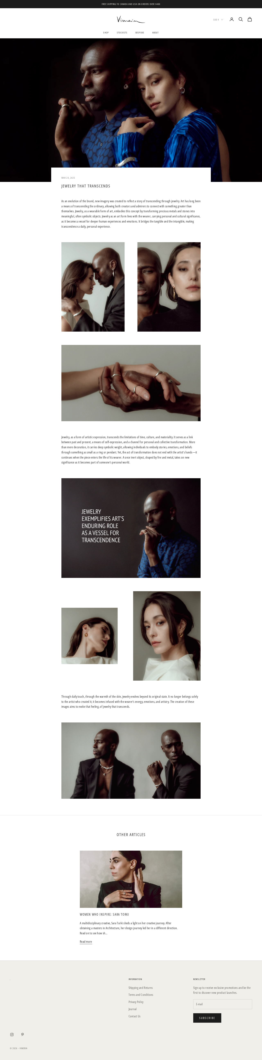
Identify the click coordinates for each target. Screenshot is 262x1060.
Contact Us (135, 1016)
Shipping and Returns (141, 988)
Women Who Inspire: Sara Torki (104, 914)
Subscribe (207, 1018)
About (155, 32)
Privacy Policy (136, 1002)
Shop (105, 32)
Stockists (122, 32)
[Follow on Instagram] (12, 1035)
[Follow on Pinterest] (22, 1035)
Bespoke (140, 32)
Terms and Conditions (141, 995)
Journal (133, 1009)
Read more (86, 941)
